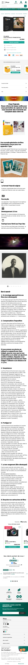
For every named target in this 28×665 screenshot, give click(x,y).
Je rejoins (22, 613)
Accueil (2, 13)
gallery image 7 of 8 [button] (18, 286)
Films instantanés (19, 13)
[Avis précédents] (1, 574)
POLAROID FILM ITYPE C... (15, 68)
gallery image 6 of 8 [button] (16, 286)
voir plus (13, 573)
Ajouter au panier (14, 42)
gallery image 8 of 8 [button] (20, 286)
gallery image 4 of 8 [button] (13, 286)
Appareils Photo (7, 13)
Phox (7, 2)
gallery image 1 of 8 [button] (8, 286)
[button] (14, 32)
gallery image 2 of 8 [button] (9, 286)
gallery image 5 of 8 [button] (15, 286)
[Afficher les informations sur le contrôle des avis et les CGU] (21, 564)
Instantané (13, 13)
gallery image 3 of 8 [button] (11, 286)
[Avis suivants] (27, 574)
